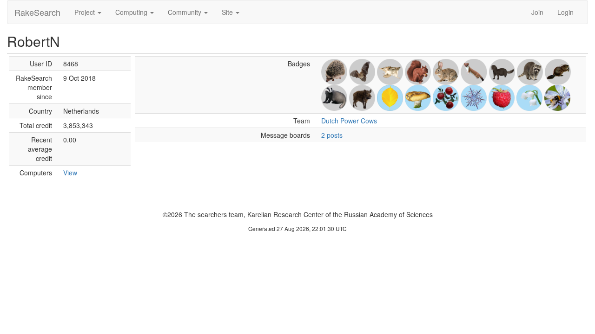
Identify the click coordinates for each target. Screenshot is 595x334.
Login (565, 12)
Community (185, 12)
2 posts (332, 135)
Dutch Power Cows (349, 120)
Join (537, 12)
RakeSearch (37, 12)
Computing (132, 12)
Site (228, 12)
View (70, 172)
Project (85, 12)
